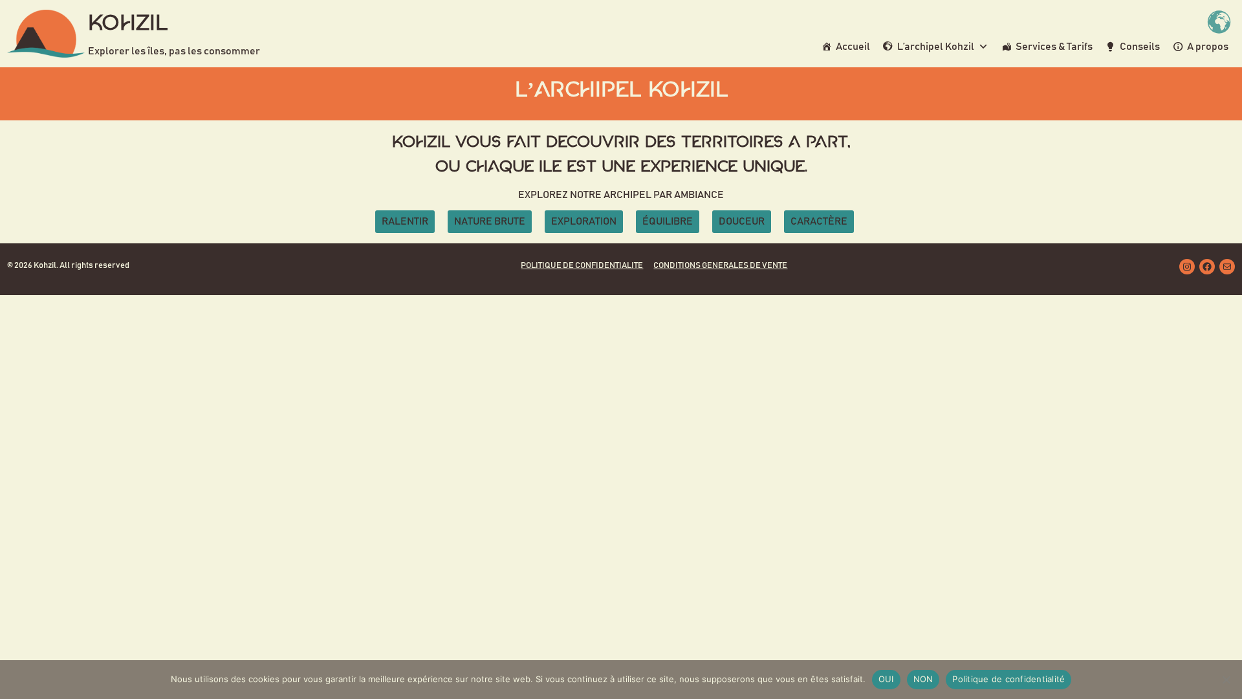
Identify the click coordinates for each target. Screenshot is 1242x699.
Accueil (853, 46)
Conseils (1140, 46)
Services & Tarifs (1054, 46)
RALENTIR (405, 221)
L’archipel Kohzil (935, 46)
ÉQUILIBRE (667, 221)
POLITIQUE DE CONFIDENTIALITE (582, 265)
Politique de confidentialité (1008, 679)
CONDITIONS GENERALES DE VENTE (720, 265)
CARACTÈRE (818, 221)
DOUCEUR (742, 221)
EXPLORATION (583, 221)
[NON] (1225, 679)
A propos (1207, 46)
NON (923, 679)
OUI (886, 679)
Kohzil (128, 24)
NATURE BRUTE (489, 221)
